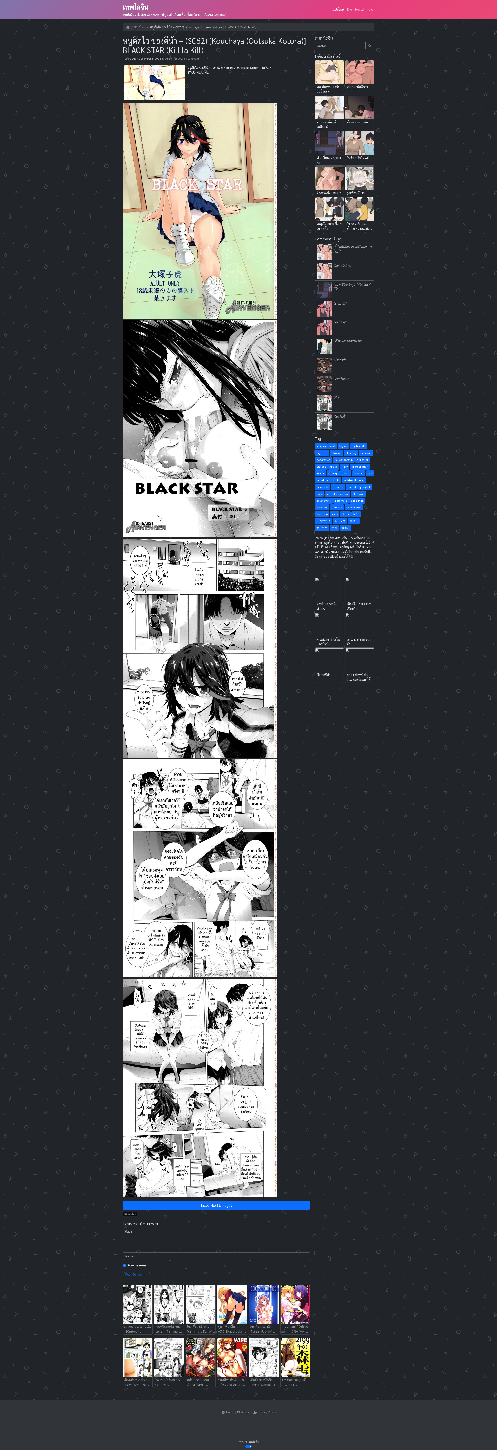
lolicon (345, 473)
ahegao (321, 446)
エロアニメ (323, 521)
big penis (322, 453)
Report (245, 1412)
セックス (340, 521)
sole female (324, 500)
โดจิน (356, 514)
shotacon (359, 493)
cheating (351, 453)
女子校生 (322, 527)
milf (370, 473)
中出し (354, 521)
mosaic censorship (328, 480)
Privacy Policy (266, 1412)
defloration (323, 459)
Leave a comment (188, 58)
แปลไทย (338, 9)
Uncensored (353, 507)
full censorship (344, 459)
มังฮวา (345, 514)
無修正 (345, 527)
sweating (322, 507)
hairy (345, 466)
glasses (321, 466)
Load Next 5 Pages (216, 1205)
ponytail (365, 487)
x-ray (335, 514)
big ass (343, 446)
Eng (349, 9)
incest (320, 473)
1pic (370, 9)
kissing (332, 473)
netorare (338, 487)
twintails (337, 507)
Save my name (137, 1265)
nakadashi (322, 487)
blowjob (336, 453)
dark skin (366, 453)
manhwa (359, 473)
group (334, 466)
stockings (357, 500)
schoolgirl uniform (337, 493)
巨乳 (334, 527)
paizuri (352, 487)
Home (229, 1412)
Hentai (359, 9)
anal (332, 446)
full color (362, 459)
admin (168, 58)
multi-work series (354, 480)
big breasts (359, 446)
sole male (341, 500)
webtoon (322, 514)
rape (319, 493)
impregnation (360, 466)
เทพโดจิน (136, 7)
